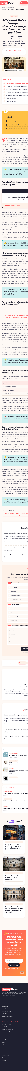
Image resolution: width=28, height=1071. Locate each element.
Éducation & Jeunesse (7, 1003)
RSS (25, 1068)
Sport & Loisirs (5, 1008)
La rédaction (4, 1044)
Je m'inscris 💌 (14, 965)
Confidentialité (5, 1055)
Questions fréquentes (11, 98)
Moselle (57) (4, 1026)
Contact (4, 1060)
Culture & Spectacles (7, 1013)
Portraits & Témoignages (7, 1016)
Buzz (7, 2)
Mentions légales (5, 1052)
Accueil (3, 7)
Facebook (23, 663)
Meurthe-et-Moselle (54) (7, 1029)
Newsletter (24, 2)
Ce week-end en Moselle (7, 1031)
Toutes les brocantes (6, 1024)
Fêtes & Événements (6, 1011)
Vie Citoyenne (10, 7)
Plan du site (4, 1057)
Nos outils (4, 1039)
